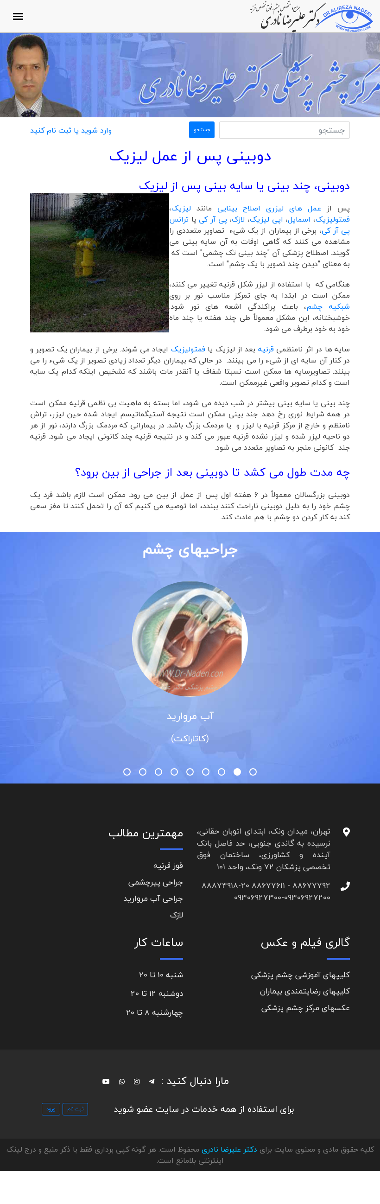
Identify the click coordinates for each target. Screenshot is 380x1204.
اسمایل (299, 219)
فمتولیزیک (333, 219)
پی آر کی (214, 219)
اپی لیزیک (267, 219)
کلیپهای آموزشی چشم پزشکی (300, 974)
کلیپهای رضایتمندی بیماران (305, 991)
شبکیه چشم (328, 306)
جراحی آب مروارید (153, 898)
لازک (238, 219)
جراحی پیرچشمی (155, 882)
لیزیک (183, 208)
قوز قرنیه (168, 865)
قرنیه (267, 349)
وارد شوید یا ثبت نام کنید (71, 130)
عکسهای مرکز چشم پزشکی (305, 1007)
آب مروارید (190, 716)
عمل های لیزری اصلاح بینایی (269, 208)
